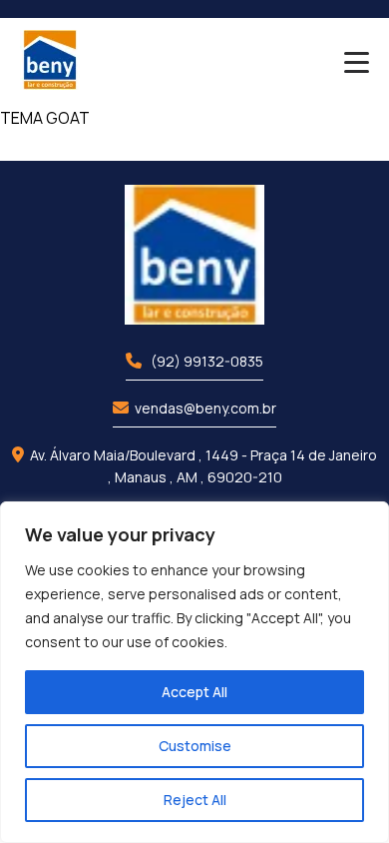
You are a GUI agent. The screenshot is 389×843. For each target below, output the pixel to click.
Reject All (195, 799)
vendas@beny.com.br (205, 408)
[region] (194, 672)
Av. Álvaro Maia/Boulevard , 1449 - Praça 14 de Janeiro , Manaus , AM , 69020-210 (203, 465)
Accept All (194, 691)
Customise (195, 745)
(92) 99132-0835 (205, 361)
